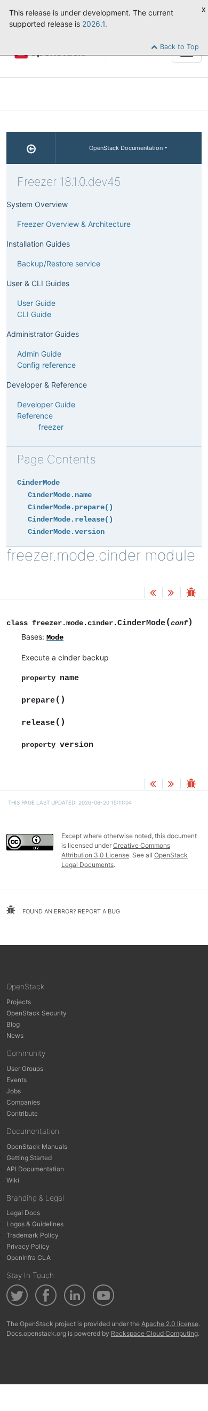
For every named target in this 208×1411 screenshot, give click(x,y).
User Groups (24, 1069)
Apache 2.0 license (169, 1324)
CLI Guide (34, 314)
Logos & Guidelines (34, 1224)
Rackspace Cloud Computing (154, 1333)
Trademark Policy (32, 1235)
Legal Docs (23, 1213)
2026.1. (94, 23)
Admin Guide (39, 353)
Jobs (13, 1091)
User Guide (36, 303)
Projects (18, 1002)
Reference (35, 415)
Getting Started (29, 1158)
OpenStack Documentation (126, 148)
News (14, 1035)
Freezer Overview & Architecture (74, 223)
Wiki (12, 1180)
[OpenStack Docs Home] (30, 148)
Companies (23, 1102)
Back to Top (178, 47)
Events (16, 1080)
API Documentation (35, 1169)
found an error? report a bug (70, 911)
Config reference (46, 364)
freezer (50, 426)
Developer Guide (46, 404)
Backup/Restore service (58, 263)
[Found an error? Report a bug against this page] (191, 593)
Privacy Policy (28, 1246)
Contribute (22, 1113)
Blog (13, 1024)
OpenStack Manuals (36, 1146)
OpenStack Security (36, 1013)
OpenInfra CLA (28, 1258)
